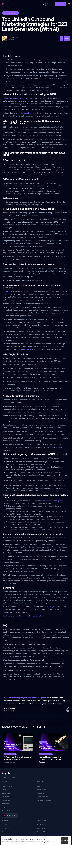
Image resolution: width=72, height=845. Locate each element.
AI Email (4, 789)
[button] (10, 13)
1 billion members (25, 113)
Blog (38, 786)
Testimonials (41, 793)
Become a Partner (8, 832)
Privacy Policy (41, 828)
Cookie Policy (41, 825)
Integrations (6, 800)
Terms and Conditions (44, 832)
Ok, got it (64, 840)
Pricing (4, 807)
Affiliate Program (44, 800)
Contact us (5, 828)
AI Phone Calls (6, 793)
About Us (5, 825)
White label (5, 804)
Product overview (8, 786)
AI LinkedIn (5, 797)
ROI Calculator (41, 789)
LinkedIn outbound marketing (15, 98)
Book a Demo (6, 811)
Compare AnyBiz (42, 797)
